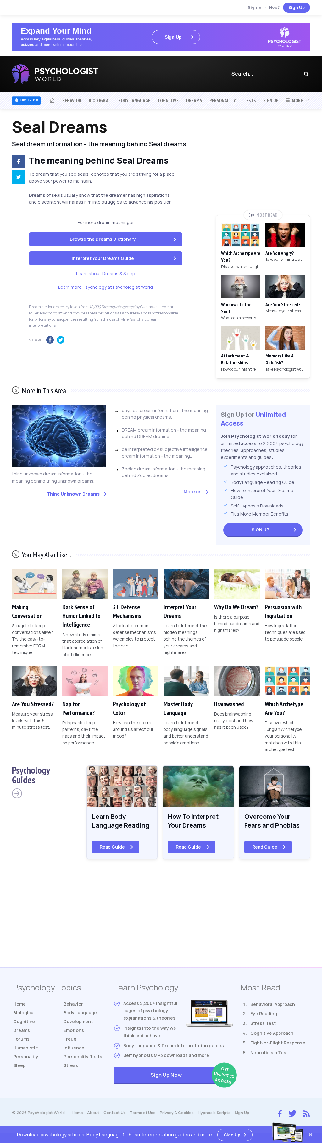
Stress (71, 1065)
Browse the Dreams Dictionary (103, 239)
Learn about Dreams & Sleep (105, 273)
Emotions (74, 1030)
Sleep (19, 1065)
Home (19, 1004)
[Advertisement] (263, 164)
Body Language (134, 100)
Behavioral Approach (272, 1004)
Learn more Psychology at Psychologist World (105, 287)
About (93, 1112)
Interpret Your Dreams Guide (103, 258)
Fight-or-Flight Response (277, 1043)
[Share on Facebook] (16, 162)
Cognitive (168, 100)
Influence (74, 1048)
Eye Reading (263, 1014)
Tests (249, 100)
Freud (70, 1039)
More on (193, 492)
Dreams (194, 100)
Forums (21, 1039)
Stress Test (263, 1023)
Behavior (71, 100)
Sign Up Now (192, 1075)
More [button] (296, 100)
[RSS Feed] (306, 1113)
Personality (222, 100)
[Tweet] (16, 177)
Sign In (254, 7)
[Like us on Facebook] (280, 1112)
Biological (100, 100)
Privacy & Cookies (177, 1112)
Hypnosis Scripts (214, 1112)
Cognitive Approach (271, 1033)
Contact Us (114, 1112)
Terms (143, 1112)
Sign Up (296, 7)
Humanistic (25, 1048)
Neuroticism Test (269, 1052)
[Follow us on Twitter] (292, 1113)
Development (78, 1021)
